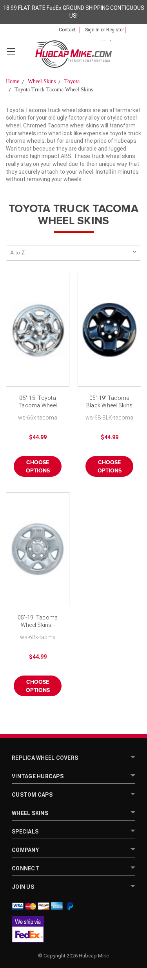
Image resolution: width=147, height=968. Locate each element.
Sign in (92, 30)
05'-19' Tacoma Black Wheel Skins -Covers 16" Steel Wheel (109, 402)
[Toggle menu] (11, 51)
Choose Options (38, 467)
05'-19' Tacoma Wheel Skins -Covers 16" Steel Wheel (37, 622)
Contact (67, 30)
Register (115, 30)
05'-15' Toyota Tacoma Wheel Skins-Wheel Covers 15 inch (37, 402)
